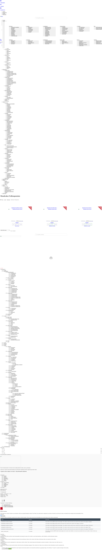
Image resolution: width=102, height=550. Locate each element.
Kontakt (4, 13)
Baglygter (16, 383)
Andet (5, 270)
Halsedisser (13, 312)
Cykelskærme (47, 34)
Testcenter (6, 186)
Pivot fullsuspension (14, 329)
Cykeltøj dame (7, 70)
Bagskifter (13, 28)
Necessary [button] (2, 514)
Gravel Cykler (9, 331)
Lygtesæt (15, 385)
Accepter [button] (10, 548)
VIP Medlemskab (7, 446)
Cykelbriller (7, 85)
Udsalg (5, 344)
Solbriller (8, 89)
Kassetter (12, 29)
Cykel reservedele (14, 35)
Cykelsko (6, 96)
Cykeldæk (78, 26)
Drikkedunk (9, 126)
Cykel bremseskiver (48, 41)
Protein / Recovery (65, 42)
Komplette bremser (48, 42)
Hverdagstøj (9, 314)
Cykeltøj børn (7, 99)
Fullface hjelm (9, 92)
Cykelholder (81, 40)
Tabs (63, 43)
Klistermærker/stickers (82, 42)
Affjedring (11, 39)
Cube (8, 50)
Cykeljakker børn (14, 290)
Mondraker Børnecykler (15, 318)
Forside (4, 20)
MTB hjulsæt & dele (10, 145)
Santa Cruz (9, 53)
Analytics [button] (2, 540)
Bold (7, 56)
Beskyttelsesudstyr (8, 90)
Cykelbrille (9, 86)
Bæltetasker (30, 41)
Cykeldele (27, 26)
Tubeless (95, 39)
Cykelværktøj (9, 137)
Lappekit (63, 30)
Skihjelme (12, 441)
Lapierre (8, 57)
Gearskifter (13, 34)
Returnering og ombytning (9, 191)
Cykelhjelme (9, 93)
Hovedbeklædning (10, 310)
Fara (7, 65)
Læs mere (3, 548)
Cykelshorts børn (14, 291)
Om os (4, 185)
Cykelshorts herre (10, 83)
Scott (7, 48)
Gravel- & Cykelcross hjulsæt (12, 146)
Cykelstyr (8, 119)
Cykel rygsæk (30, 40)
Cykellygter (47, 31)
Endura (6, 181)
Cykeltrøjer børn (13, 292)
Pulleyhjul (13, 33)
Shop (2, 199)
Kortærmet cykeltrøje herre (11, 81)
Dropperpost (30, 27)
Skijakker (12, 444)
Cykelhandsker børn (14, 289)
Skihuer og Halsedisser (15, 436)
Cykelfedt (63, 27)
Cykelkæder (13, 30)
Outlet (5, 342)
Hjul (94, 26)
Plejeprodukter (64, 41)
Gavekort (80, 41)
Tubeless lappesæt (10, 152)
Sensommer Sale (5, 179)
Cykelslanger (81, 31)
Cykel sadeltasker (31, 42)
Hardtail (8, 335)
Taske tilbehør (13, 376)
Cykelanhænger (13, 379)
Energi (63, 40)
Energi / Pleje (62, 39)
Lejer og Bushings (65, 31)
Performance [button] (2, 537)
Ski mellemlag (13, 443)
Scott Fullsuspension (14, 330)
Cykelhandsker (9, 79)
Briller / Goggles (10, 277)
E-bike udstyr (81, 45)
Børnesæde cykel (48, 28)
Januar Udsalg (5, 184)
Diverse (78, 39)
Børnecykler (9, 317)
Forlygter (16, 384)
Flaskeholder (9, 125)
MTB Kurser (81, 43)
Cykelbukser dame (10, 71)
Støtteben (46, 35)
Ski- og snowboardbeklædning (12, 442)
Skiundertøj (13, 445)
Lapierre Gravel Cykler (15, 333)
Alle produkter (6, 482)
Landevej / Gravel (8, 64)
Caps (12, 311)
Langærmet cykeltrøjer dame (11, 74)
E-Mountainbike (13, 338)
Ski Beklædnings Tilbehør (11, 435)
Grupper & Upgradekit (15, 27)
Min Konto (4, 14)
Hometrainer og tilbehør (83, 44)
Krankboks (9, 108)
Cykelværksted (7, 187)
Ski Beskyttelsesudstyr (11, 438)
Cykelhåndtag (30, 29)
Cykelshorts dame (10, 75)
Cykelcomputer (47, 29)
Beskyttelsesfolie (48, 27)
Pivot (8, 52)
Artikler (4, 11)
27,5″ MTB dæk (82, 27)
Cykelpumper (9, 136)
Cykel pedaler (30, 30)
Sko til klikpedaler (10, 98)
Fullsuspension (9, 325)
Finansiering (5, 12)
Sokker (12, 298)
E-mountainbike (10, 320)
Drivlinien (10, 26)
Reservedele (13, 42)
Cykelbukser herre (10, 78)
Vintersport (6, 434)
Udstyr (4, 101)
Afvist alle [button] (6, 548)
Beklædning (5, 69)
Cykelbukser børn (14, 288)
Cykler (4, 21)
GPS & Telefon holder (14, 390)
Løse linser (8, 88)
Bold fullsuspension (14, 326)
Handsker (12, 304)
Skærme (5, 343)
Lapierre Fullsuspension (15, 327)
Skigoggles (16, 440)
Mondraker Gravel (14, 334)
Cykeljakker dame (10, 72)
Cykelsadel (30, 31)
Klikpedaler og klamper (18, 364)
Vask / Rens (64, 33)
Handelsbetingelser (8, 190)
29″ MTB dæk (81, 28)
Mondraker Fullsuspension (15, 339)
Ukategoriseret (6, 433)
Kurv (5, 479)
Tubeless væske (98, 41)
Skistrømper (13, 437)
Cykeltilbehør (45, 26)
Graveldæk (81, 29)
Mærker (4, 180)
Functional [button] (2, 534)
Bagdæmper (13, 40)
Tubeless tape (98, 42)
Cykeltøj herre (7, 77)
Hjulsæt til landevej (10, 147)
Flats (15, 363)
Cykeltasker (28, 39)
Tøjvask (8, 315)
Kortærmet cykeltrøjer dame (11, 73)
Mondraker (9, 51)
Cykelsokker (9, 84)
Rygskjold (8, 95)
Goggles (8, 87)
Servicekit (13, 43)
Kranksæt (8, 109)
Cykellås (46, 30)
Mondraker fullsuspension (15, 328)
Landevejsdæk (81, 30)
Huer (12, 313)
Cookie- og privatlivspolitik (9, 189)
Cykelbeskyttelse (65, 28)
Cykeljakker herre (14, 302)
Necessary (3, 515)
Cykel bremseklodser (48, 40)
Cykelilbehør (9, 370)
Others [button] (1, 546)
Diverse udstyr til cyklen (11, 402)
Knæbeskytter (9, 94)
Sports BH (8, 76)
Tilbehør (29, 43)
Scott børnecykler (14, 319)
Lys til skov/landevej (17, 386)
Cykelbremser (45, 39)
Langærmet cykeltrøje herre (11, 82)
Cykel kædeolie (64, 29)
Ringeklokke (47, 33)
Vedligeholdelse (62, 26)
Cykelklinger (13, 31)
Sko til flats (9, 97)
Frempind (29, 28)
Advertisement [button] (2, 543)
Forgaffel (12, 41)
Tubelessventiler (98, 40)
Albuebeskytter (9, 91)
